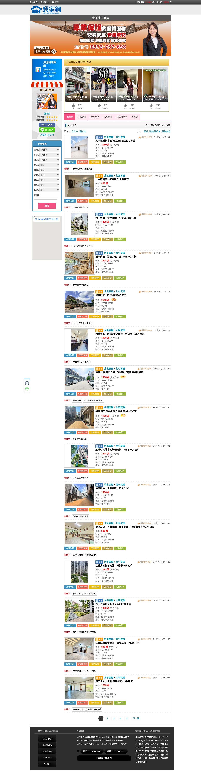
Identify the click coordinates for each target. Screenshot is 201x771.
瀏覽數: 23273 (47, 135)
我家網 (53, 10)
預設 (146, 131)
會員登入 (34, 2)
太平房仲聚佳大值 (80, 285)
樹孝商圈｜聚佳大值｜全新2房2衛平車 (115, 256)
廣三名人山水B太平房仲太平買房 (87, 709)
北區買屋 (108, 175)
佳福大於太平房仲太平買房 (84, 594)
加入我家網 (47, 751)
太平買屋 (108, 137)
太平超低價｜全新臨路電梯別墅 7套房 (115, 140)
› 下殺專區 (81, 117)
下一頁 (136, 718)
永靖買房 (120, 407)
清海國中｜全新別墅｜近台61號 (112, 488)
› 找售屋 (69, 117)
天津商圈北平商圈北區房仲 (84, 555)
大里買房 (120, 330)
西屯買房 (120, 446)
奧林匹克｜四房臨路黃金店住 (110, 295)
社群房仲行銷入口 (104, 758)
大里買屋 (108, 330)
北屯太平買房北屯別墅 (93, 400)
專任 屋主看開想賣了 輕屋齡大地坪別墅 (116, 411)
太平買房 (120, 137)
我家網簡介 (47, 739)
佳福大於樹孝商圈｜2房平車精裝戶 (113, 565)
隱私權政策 (47, 745)
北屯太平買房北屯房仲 (82, 323)
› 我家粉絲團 (121, 117)
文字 (73, 131)
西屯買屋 (108, 446)
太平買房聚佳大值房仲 (82, 246)
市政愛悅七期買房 (80, 478)
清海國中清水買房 (80, 516)
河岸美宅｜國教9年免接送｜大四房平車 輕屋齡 (119, 333)
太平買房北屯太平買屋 (82, 169)
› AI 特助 (134, 117)
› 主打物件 (94, 117)
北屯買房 (120, 291)
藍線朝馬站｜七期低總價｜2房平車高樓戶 (117, 449)
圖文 (81, 131)
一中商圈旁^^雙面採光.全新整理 (112, 179)
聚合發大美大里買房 (81, 362)
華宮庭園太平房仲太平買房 (84, 671)
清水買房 (120, 484)
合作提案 (47, 758)
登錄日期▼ (154, 131)
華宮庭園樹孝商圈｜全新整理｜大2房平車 (117, 642)
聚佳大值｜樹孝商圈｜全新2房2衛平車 (115, 218)
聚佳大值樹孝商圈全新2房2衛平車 (113, 604)
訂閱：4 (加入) (47, 125)
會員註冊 (44, 2)
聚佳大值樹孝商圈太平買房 (84, 632)
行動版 (47, 764)
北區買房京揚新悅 (80, 207)
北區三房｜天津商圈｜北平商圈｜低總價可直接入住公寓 (124, 526)
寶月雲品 (77, 400)
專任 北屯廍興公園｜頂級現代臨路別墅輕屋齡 (119, 372)
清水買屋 (108, 484)
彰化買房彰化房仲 (80, 439)
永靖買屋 (108, 407)
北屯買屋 (108, 291)
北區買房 (120, 175)
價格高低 (166, 131)
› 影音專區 (107, 117)
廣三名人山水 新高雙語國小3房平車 (114, 681)
